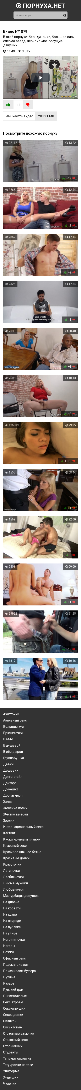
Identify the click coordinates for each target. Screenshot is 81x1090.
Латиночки (11, 871)
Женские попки (15, 808)
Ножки (8, 952)
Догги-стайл (12, 777)
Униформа (11, 1071)
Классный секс (15, 846)
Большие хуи (13, 727)
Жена (7, 802)
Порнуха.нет (43, 5)
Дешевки (10, 770)
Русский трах (13, 990)
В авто (8, 739)
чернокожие (37, 41)
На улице (10, 933)
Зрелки (8, 821)
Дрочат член (12, 796)
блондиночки (39, 37)
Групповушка (13, 758)
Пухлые (9, 977)
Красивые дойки (16, 858)
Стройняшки (12, 1046)
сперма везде (14, 41)
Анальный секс (15, 720)
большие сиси (63, 37)
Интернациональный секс (23, 827)
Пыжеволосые (15, 996)
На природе (12, 921)
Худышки (10, 1077)
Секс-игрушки (14, 1008)
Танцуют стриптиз (17, 1059)
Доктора (9, 783)
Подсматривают (15, 965)
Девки (8, 764)
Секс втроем (13, 1002)
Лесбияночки (13, 877)
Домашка (10, 789)
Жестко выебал (15, 814)
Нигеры (9, 946)
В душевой (11, 745)
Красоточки (12, 864)
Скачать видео (32, 116)
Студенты (10, 1052)
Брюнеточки (13, 733)
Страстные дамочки (18, 1034)
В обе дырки (13, 752)
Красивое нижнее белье (22, 852)
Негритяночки (14, 940)
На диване (11, 902)
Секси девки (13, 1015)
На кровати (12, 908)
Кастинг (9, 833)
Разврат (9, 983)
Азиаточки (11, 714)
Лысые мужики (15, 883)
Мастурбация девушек (21, 896)
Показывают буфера (19, 971)
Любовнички (13, 889)
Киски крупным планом (21, 839)
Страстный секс (15, 1040)
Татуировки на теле (18, 1065)
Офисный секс (14, 958)
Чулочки (9, 1084)
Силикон (9, 1021)
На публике (12, 927)
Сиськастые (12, 1027)
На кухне (10, 915)
